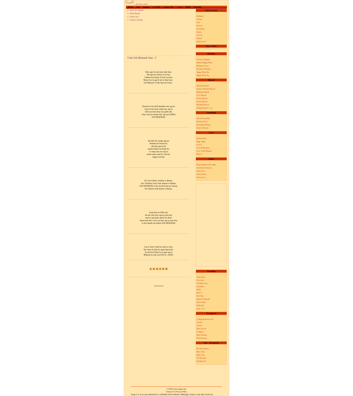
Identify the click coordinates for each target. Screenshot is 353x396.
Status (130, 7)
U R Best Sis (201, 361)
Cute (198, 22)
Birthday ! (200, 16)
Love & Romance (203, 148)
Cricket (199, 19)
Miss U (199, 154)
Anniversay (201, 277)
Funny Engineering (206, 165)
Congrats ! (200, 332)
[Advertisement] (158, 38)
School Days (201, 302)
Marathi (197, 7)
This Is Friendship (203, 118)
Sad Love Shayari (137, 10)
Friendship (201, 29)
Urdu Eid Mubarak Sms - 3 (141, 57)
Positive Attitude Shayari (206, 89)
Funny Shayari (202, 98)
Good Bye (200, 286)
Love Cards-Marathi (204, 151)
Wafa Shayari (135, 13)
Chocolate (200, 280)
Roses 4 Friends (202, 128)
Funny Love (201, 177)
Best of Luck (201, 329)
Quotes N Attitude (203, 299)
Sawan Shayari (202, 101)
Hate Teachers (202, 335)
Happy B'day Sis (203, 75)
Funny (199, 32)
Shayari (199, 38)
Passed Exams (202, 338)
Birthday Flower (203, 66)
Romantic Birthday (204, 69)
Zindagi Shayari (205, 108)
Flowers (199, 26)
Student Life (201, 41)
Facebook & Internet (204, 168)
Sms (138, 7)
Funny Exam (201, 174)
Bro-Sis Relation (203, 349)
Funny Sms (134, 17)
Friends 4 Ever (202, 121)
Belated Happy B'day (204, 63)
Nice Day (200, 296)
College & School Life (205, 319)
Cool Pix (157, 7)
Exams (199, 325)
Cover (180, 7)
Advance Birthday (203, 59)
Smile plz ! (201, 305)
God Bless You (202, 283)
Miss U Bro (201, 352)
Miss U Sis (200, 355)
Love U (199, 145)
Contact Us (170, 392)
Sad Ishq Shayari (203, 105)
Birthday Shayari (203, 92)
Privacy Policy (181, 392)
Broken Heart (202, 138)
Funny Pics (168, 7)
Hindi (188, 7)
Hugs (201, 142)
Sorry (201, 309)
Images (146, 7)
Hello (199, 289)
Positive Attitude (136, 20)
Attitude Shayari (203, 86)
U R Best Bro (201, 358)
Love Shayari (202, 95)
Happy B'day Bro (203, 72)
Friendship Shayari (204, 125)
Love (199, 35)
